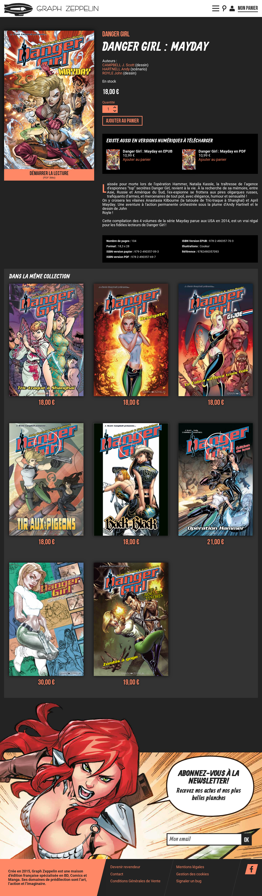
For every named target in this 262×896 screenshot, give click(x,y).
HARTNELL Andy (116, 69)
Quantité (108, 102)
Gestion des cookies (192, 874)
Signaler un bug (188, 881)
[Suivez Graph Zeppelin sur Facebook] (251, 869)
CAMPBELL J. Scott (118, 65)
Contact (116, 874)
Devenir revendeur (125, 867)
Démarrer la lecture (49, 174)
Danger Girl (116, 34)
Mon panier (248, 8)
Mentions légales (190, 867)
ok (246, 840)
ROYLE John (112, 73)
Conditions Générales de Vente (135, 881)
